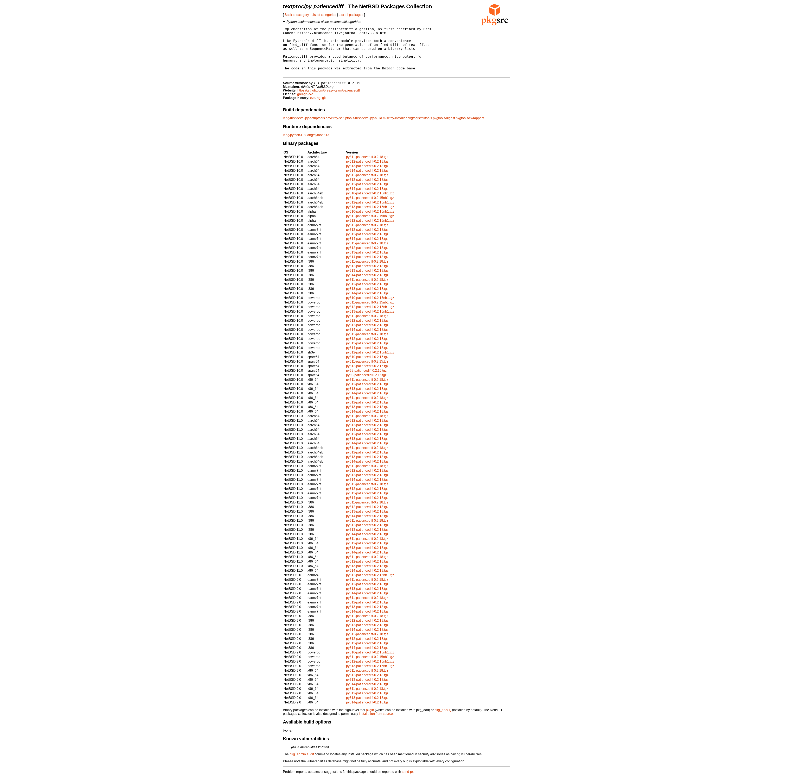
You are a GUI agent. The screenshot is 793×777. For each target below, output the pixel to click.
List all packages (351, 15)
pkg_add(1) (442, 710)
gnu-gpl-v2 (305, 94)
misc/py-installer (395, 118)
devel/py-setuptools (310, 118)
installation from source (376, 713)
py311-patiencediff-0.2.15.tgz (367, 361)
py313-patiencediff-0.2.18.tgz (367, 166)
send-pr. (408, 771)
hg (319, 98)
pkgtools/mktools (419, 118)
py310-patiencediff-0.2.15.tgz (367, 357)
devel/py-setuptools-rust (343, 118)
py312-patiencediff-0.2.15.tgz (367, 366)
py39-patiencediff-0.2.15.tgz (366, 375)
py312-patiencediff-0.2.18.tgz (367, 161)
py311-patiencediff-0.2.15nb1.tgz (370, 198)
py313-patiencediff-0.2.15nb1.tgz (370, 207)
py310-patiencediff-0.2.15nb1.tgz (370, 193)
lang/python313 (294, 135)
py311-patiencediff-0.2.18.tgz (367, 157)
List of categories (323, 15)
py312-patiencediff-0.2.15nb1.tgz (370, 202)
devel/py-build (371, 118)
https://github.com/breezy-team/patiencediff (328, 90)
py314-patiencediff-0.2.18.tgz (367, 170)
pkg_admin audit (302, 754)
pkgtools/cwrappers (470, 118)
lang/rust (289, 118)
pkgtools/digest (444, 118)
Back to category (297, 15)
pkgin (370, 710)
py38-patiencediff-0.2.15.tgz (366, 370)
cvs (312, 98)
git (324, 98)
